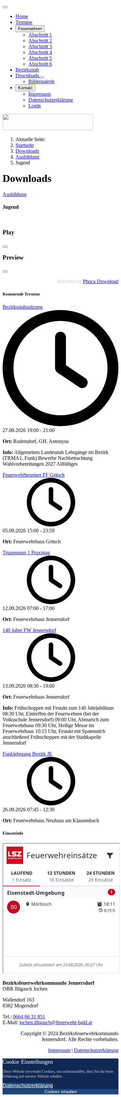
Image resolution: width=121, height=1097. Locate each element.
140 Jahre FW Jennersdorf (29, 630)
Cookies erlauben (61, 1091)
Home (21, 16)
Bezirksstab (27, 69)
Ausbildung (14, 194)
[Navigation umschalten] (5, 7)
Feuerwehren (30, 28)
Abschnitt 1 (40, 35)
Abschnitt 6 (40, 64)
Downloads (27, 75)
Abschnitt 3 (40, 46)
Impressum (39, 94)
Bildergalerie (41, 81)
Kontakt (25, 87)
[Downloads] (41, 77)
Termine (23, 22)
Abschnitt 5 (40, 58)
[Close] (5, 247)
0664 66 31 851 (29, 1016)
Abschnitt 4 (40, 52)
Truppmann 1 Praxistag (26, 552)
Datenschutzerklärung (50, 100)
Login (34, 105)
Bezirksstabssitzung (23, 307)
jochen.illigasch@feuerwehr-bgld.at (55, 1022)
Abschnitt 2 (40, 40)
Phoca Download (100, 281)
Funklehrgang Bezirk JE (27, 754)
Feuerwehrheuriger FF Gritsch (34, 475)
